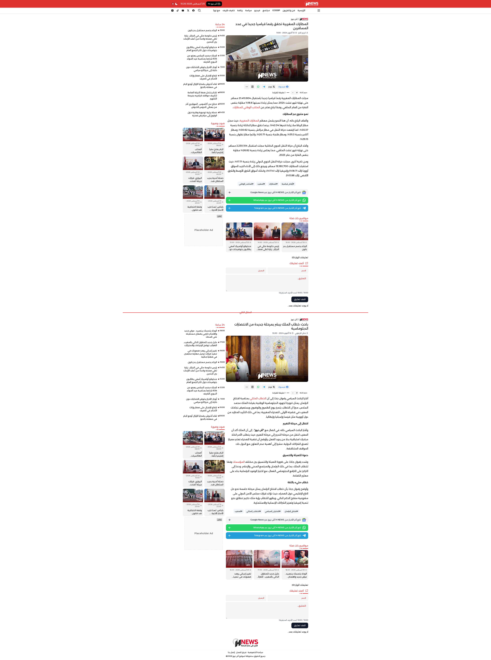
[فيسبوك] (193, 10)
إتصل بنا (231, 652)
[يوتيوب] (183, 10)
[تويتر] (188, 10)
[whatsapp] (258, 86)
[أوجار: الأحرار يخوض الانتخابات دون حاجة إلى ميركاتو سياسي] (204, 69)
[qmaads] (245, 643)
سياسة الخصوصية (255, 652)
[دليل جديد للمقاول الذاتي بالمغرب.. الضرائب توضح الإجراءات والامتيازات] (267, 565)
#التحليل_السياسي (273, 511)
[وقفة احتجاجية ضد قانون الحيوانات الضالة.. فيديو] (193, 199)
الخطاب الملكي (258, 398)
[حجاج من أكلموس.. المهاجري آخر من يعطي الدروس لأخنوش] (204, 106)
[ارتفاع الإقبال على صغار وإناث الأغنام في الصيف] (204, 78)
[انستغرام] (172, 10)
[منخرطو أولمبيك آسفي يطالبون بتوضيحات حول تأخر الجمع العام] (239, 237)
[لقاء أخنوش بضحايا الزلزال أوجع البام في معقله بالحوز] (204, 86)
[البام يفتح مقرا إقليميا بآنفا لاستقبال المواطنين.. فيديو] (214, 141)
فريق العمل (241, 652)
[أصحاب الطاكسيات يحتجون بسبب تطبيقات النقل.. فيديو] (193, 141)
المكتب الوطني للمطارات (246, 107)
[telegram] (264, 86)
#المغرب (261, 184)
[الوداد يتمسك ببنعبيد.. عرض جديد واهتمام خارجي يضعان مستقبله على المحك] (295, 565)
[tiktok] (177, 10)
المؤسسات (239, 462)
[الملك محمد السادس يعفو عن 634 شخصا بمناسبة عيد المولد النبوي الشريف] (204, 59)
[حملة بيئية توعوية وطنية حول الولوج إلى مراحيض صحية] (204, 115)
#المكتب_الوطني (246, 184)
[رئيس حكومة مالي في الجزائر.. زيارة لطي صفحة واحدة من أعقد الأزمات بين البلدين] (267, 237)
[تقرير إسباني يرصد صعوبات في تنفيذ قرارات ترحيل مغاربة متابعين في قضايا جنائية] (239, 565)
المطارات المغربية (250, 120)
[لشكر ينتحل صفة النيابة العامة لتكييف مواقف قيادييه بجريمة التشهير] (204, 96)
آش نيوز (294, 19)
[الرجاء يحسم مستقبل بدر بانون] (295, 237)
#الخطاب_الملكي (253, 511)
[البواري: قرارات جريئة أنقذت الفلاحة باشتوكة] (193, 170)
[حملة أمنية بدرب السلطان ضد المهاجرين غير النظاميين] (214, 170)
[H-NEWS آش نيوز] (311, 4)
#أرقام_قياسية (288, 184)
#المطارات (273, 184)
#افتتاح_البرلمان (291, 511)
